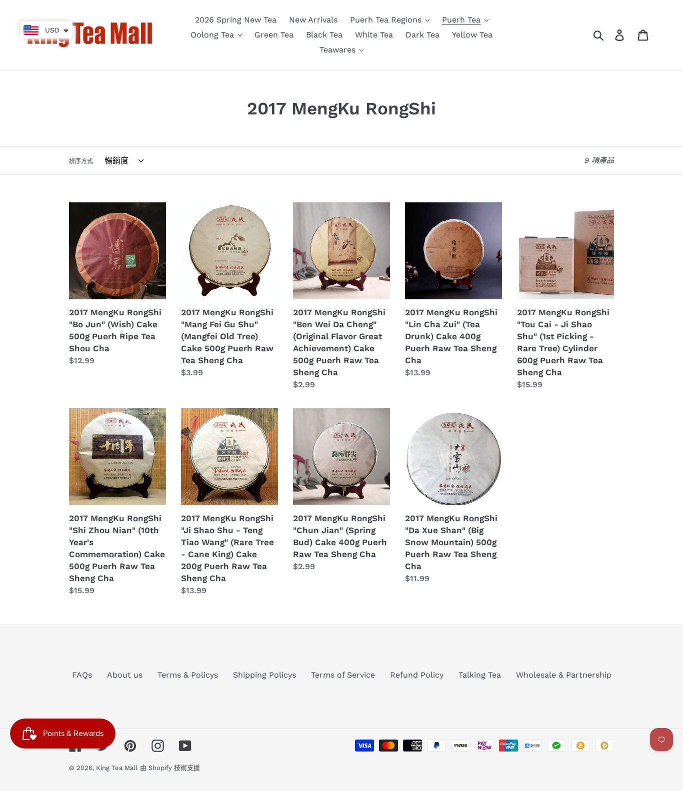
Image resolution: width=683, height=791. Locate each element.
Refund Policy (417, 675)
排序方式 (81, 161)
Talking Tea (479, 675)
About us (124, 675)
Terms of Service (343, 675)
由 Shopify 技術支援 (170, 768)
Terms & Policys (188, 675)
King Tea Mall (117, 768)
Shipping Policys (264, 675)
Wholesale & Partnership (564, 675)
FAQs (82, 675)
